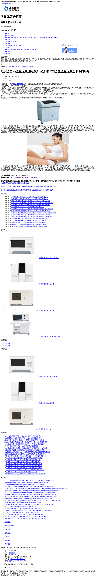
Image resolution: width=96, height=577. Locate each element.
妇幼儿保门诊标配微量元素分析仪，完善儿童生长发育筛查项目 (32, 203)
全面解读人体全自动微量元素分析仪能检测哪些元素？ (29, 224)
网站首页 (7, 33)
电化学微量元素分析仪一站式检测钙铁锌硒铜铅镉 (27, 207)
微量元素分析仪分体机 (46, 284)
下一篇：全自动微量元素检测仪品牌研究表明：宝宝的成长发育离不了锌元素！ (27, 190)
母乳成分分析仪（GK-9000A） (49, 258)
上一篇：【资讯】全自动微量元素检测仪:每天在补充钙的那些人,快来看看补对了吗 (28, 186)
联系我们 (20, 49)
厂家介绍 (7, 47)
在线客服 (4, 3)
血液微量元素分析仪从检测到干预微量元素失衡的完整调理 (25, 474)
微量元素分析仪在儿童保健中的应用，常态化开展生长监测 (30, 201)
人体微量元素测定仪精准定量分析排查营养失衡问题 (28, 220)
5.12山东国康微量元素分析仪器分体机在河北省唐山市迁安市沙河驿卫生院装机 (31, 496)
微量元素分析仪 (9, 35)
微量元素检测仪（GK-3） (47, 310)
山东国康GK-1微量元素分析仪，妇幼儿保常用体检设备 (29, 199)
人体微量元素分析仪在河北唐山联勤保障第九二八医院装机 (24, 485)
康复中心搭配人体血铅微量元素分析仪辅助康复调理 (28, 222)
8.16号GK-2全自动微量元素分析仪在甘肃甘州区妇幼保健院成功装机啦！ (29, 486)
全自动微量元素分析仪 (12, 37)
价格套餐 (7, 53)
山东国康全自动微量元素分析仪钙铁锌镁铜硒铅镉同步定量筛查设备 (33, 213)
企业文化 (27, 49)
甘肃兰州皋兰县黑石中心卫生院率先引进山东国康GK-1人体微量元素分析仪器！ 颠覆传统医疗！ (37, 488)
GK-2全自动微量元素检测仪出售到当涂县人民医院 (22, 512)
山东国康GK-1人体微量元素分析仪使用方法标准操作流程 (25, 470)
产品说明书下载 (9, 45)
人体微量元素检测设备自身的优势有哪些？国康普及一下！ (25, 508)
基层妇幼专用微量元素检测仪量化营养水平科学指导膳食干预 (31, 217)
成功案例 (18, 45)
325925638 (12, 553)
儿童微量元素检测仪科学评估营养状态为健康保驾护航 (29, 218)
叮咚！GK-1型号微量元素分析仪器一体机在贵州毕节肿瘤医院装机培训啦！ (30, 492)
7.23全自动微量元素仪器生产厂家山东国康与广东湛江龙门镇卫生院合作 (29, 481)
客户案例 (7, 43)
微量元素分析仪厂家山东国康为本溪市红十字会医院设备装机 (26, 518)
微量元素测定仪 (18, 84)
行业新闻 (14, 41)
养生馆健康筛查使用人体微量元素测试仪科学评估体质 (29, 226)
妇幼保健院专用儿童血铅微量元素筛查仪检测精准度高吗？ (30, 211)
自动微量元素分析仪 (26, 37)
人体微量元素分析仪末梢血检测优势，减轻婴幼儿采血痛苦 (30, 205)
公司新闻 (7, 41)
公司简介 (14, 49)
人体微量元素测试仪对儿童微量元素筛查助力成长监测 (24, 468)
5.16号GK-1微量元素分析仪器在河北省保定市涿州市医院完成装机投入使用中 (30, 494)
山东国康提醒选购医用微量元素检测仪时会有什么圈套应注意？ (27, 516)
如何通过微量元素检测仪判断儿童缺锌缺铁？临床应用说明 (30, 215)
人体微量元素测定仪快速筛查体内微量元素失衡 (22, 472)
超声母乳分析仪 (53, 37)
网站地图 (10, 3)
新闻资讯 (7, 39)
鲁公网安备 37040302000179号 (16, 561)
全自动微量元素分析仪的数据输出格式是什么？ (22, 506)
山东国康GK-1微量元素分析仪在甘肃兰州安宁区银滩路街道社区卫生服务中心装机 (33, 500)
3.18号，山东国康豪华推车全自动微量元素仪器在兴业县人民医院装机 (29, 510)
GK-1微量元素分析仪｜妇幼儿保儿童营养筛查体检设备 (29, 197)
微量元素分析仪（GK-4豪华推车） (50, 336)
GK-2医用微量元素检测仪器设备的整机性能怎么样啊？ (24, 502)
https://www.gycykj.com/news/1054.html (24, 177)
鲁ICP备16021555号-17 (17, 559)
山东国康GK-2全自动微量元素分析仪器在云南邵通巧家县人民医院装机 (28, 498)
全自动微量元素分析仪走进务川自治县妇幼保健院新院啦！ (25, 514)
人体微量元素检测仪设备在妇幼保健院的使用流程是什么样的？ (32, 209)
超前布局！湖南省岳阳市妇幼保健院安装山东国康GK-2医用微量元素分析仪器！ (31, 490)
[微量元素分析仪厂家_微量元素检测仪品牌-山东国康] (12, 12)
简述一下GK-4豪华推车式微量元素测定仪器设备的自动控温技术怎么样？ (30, 504)
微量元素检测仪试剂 (40, 37)
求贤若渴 (33, 49)
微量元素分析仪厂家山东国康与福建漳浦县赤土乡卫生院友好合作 (27, 483)
